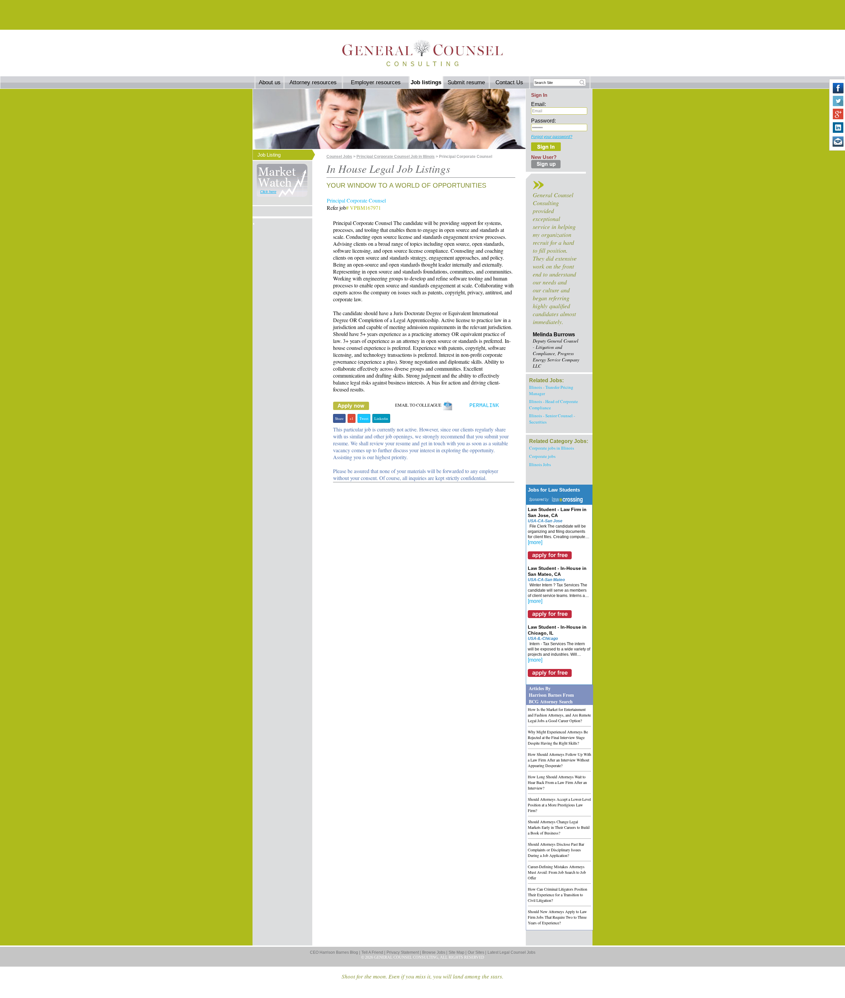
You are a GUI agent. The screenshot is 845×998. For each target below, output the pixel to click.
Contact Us (509, 82)
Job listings (426, 82)
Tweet (363, 418)
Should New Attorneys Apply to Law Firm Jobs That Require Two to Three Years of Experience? (557, 917)
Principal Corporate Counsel (356, 200)
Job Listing (269, 155)
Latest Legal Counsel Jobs (511, 952)
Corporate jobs (542, 456)
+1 (352, 418)
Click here (268, 192)
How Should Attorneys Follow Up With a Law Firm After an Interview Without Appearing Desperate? (559, 760)
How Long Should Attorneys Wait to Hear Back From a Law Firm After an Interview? (557, 782)
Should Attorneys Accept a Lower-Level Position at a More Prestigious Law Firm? (559, 804)
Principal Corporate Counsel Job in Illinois (395, 156)
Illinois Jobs (540, 464)
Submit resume (466, 82)
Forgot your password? (551, 136)
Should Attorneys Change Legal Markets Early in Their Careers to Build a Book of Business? (559, 827)
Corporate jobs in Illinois (551, 448)
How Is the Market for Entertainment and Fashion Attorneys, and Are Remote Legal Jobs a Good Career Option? (559, 715)
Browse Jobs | (434, 952)
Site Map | (457, 952)
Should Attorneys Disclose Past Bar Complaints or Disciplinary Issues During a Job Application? (556, 849)
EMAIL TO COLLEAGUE (419, 405)
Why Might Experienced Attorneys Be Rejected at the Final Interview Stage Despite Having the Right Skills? (558, 737)
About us (270, 82)
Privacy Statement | (404, 952)
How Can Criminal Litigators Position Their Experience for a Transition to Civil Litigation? (557, 894)
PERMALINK (484, 406)
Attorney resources (313, 82)
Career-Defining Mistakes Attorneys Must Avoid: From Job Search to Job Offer (557, 872)
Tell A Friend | (373, 952)
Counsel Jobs (339, 156)
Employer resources (376, 82)
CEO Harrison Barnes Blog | (335, 952)
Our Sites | (477, 952)
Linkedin (381, 418)
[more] (535, 542)
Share (339, 418)
